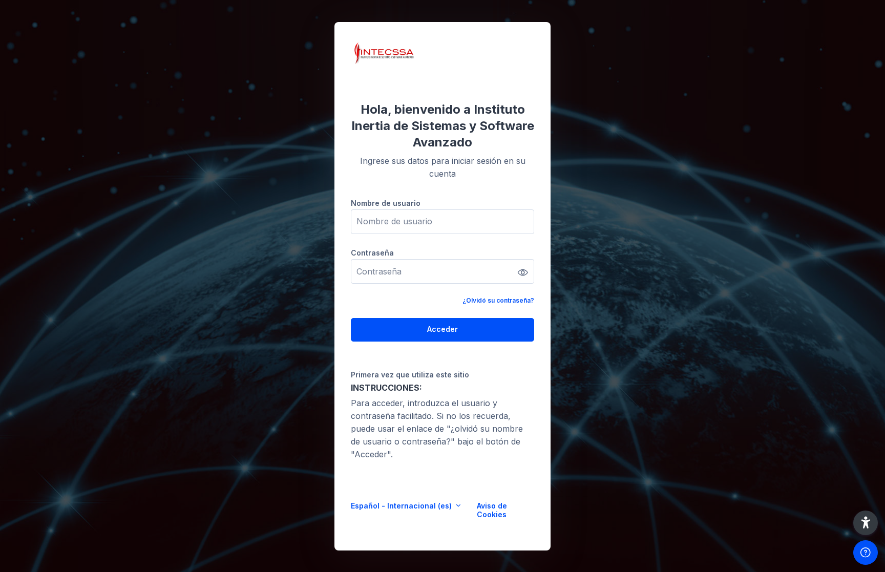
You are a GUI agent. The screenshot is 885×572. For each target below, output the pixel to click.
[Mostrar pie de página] (865, 552)
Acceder (442, 329)
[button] (865, 523)
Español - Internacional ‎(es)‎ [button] (402, 505)
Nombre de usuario (385, 203)
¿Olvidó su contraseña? (498, 300)
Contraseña (372, 252)
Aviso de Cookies (492, 510)
